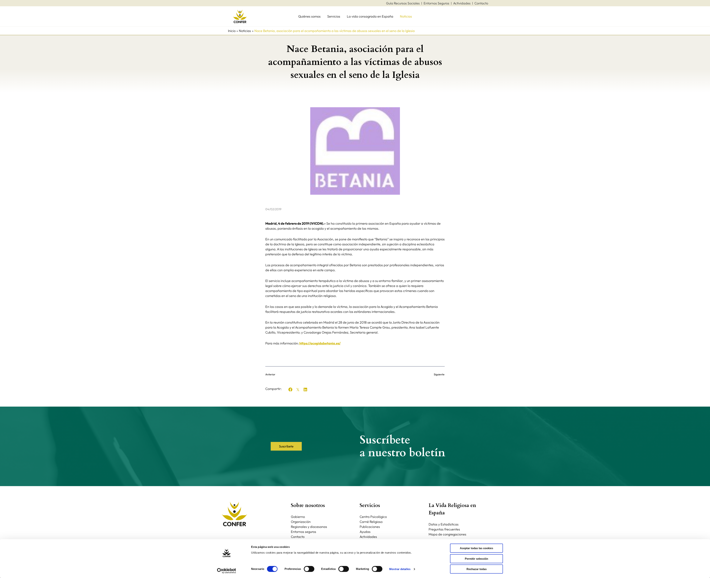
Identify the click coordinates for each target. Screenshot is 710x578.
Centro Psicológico (373, 517)
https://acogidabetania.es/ (320, 343)
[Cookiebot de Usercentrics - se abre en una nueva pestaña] (226, 571)
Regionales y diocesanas (309, 527)
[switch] (309, 569)
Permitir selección (476, 558)
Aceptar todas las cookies (476, 548)
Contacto (298, 537)
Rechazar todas (476, 569)
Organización (301, 522)
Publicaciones (370, 527)
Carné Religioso (371, 522)
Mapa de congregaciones (447, 534)
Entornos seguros (303, 532)
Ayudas (365, 532)
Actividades (368, 537)
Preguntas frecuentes (444, 529)
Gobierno (298, 517)
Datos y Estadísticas (444, 524)
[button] (290, 389)
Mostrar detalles (399, 569)
